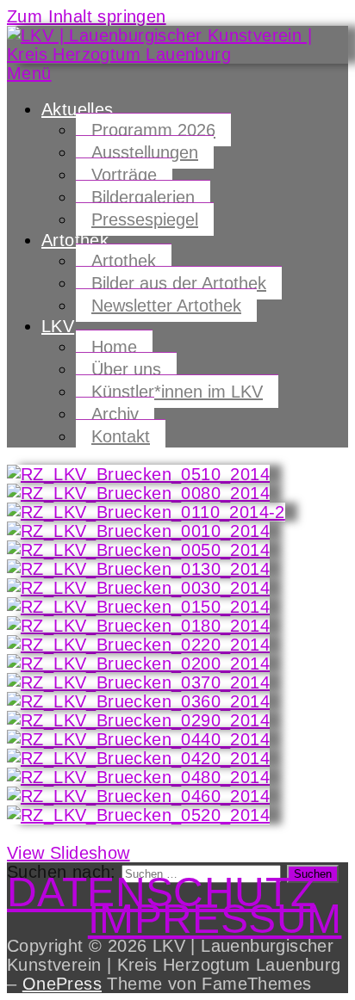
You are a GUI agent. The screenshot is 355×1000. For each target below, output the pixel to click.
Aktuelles (77, 109)
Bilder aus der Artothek (178, 283)
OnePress (62, 983)
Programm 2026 (153, 129)
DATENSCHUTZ (161, 892)
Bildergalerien (143, 197)
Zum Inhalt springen (86, 16)
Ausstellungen (144, 152)
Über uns (126, 369)
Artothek (75, 240)
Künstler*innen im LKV (177, 391)
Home (114, 346)
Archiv (115, 413)
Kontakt (120, 436)
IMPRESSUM (215, 918)
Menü (29, 73)
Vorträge (124, 174)
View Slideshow (68, 852)
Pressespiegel (144, 219)
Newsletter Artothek (166, 305)
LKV (57, 326)
